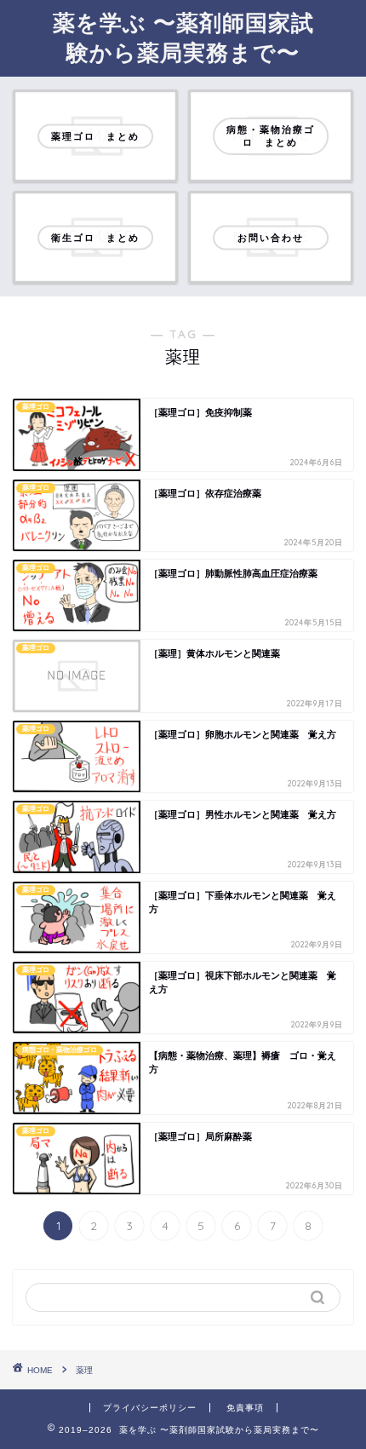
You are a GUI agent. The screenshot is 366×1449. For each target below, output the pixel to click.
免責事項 (245, 1407)
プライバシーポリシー (150, 1407)
